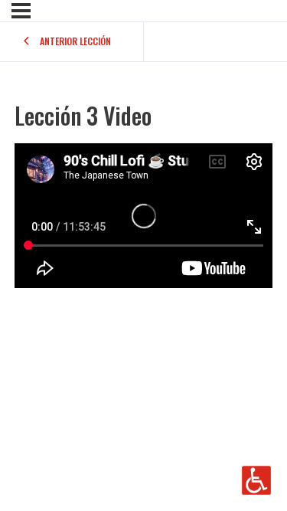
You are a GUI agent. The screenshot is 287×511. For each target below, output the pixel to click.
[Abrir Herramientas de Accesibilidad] (256, 480)
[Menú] (21, 10)
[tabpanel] (143, 215)
